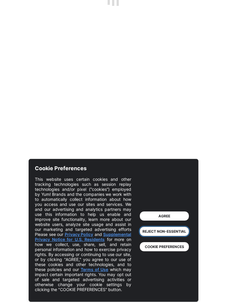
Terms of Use (94, 269)
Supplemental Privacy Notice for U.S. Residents (83, 237)
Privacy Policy (79, 234)
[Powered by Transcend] (44, 293)
